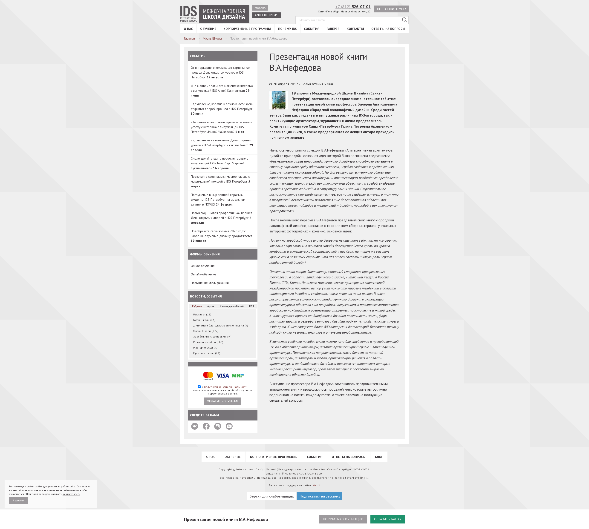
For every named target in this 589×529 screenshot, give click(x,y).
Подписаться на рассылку (320, 496)
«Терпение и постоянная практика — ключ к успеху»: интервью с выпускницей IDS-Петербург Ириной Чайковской (221, 127)
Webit (316, 485)
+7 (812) (353, 6)
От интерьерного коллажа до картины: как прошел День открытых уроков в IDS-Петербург (220, 72)
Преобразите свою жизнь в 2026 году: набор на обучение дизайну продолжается (221, 236)
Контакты (355, 29)
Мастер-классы (206, 347)
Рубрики (197, 306)
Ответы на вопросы (388, 29)
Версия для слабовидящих (271, 496)
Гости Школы (204, 320)
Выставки (202, 314)
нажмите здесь (71, 494)
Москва (260, 7)
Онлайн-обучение (203, 274)
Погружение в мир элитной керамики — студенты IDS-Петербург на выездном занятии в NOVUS (219, 199)
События (311, 29)
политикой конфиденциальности (225, 387)
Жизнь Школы (205, 331)
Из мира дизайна (208, 342)
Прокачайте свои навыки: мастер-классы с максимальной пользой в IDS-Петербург (220, 181)
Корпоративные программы (247, 29)
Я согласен (18, 500)
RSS (251, 306)
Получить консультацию (343, 519)
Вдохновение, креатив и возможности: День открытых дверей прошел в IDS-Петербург (222, 109)
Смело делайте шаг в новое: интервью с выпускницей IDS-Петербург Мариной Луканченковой (219, 163)
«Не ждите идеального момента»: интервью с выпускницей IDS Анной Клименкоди (222, 90)
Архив (210, 306)
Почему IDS (287, 29)
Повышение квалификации (210, 283)
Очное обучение (203, 266)
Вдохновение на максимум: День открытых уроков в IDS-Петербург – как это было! (222, 145)
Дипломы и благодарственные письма (220, 325)
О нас (188, 29)
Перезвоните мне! (391, 9)
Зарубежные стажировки (212, 336)
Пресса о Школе (206, 353)
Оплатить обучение (223, 401)
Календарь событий (232, 306)
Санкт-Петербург (266, 15)
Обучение (208, 29)
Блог (379, 457)
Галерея (333, 29)
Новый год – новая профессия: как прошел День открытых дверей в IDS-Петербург (221, 218)
